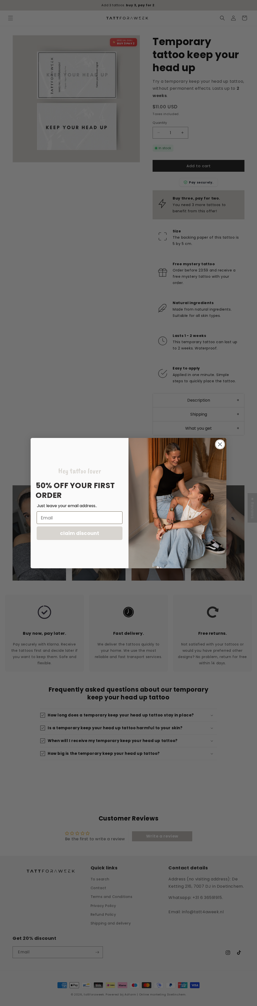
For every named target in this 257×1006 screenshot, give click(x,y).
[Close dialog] (220, 444)
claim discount (79, 533)
